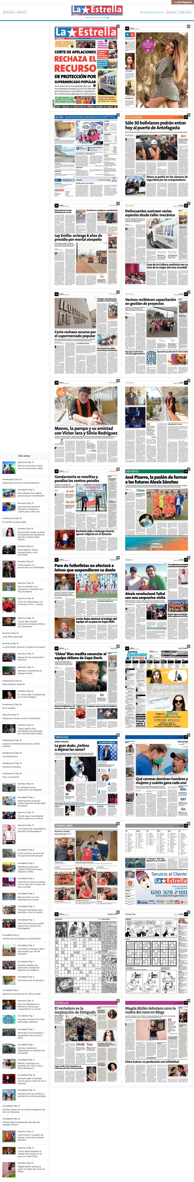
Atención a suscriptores (152, 12)
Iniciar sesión (184, 12)
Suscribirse (171, 12)
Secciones (9, 12)
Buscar (22, 12)
